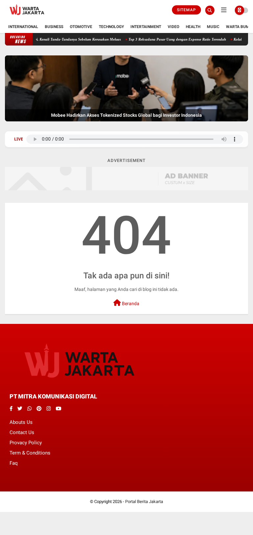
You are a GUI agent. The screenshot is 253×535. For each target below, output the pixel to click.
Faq (14, 463)
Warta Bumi (238, 26)
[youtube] (58, 408)
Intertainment (145, 26)
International (23, 26)
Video (173, 26)
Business (54, 26)
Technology (111, 26)
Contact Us (22, 432)
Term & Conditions (30, 453)
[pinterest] (39, 408)
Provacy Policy (26, 443)
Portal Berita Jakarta (144, 501)
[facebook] (11, 408)
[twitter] (19, 408)
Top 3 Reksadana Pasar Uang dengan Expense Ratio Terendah (168, 39)
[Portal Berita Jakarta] (27, 17)
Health (193, 26)
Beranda (130, 303)
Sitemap (186, 10)
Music (213, 26)
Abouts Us (21, 422)
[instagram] (48, 408)
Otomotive (81, 26)
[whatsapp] (29, 408)
